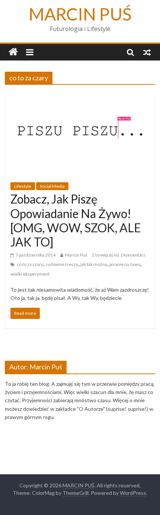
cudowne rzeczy (61, 264)
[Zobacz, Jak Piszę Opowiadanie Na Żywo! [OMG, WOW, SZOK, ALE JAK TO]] (80, 95)
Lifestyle (22, 186)
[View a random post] (147, 52)
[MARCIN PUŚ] (13, 52)
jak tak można (93, 264)
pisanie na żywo (124, 264)
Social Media (52, 186)
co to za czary (30, 264)
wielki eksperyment (29, 274)
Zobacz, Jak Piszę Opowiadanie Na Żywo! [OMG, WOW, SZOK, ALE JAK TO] (75, 220)
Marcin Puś (76, 255)
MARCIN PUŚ (80, 14)
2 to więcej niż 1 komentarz (118, 255)
